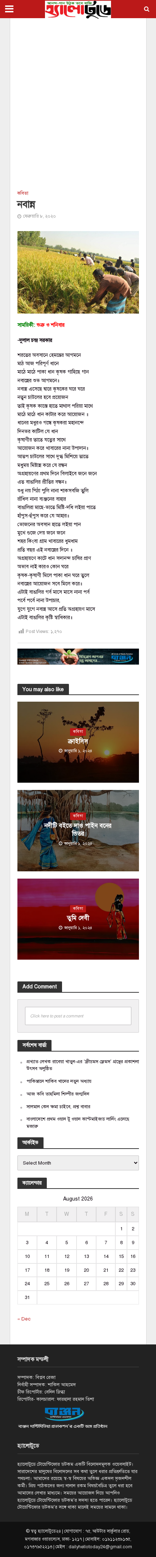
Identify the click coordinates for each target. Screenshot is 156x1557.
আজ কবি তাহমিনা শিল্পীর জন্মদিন (57, 1094)
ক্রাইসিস (78, 741)
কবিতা (22, 193)
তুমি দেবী (78, 918)
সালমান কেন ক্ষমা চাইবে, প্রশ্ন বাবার (58, 1107)
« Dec (23, 1319)
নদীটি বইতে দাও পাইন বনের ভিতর (78, 830)
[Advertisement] (78, 103)
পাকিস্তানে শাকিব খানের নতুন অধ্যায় (58, 1081)
